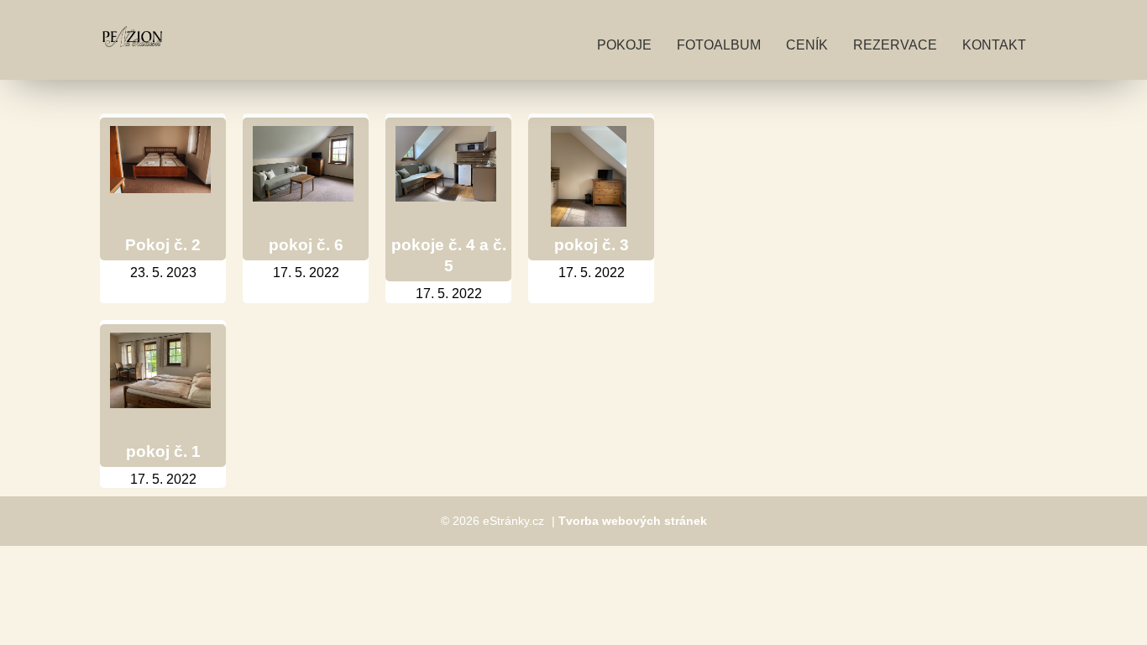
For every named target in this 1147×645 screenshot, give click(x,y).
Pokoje (624, 45)
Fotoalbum (719, 45)
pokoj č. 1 (163, 451)
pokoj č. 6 (306, 245)
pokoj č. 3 (591, 245)
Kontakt (994, 45)
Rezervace (895, 45)
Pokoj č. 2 (163, 245)
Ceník (807, 45)
